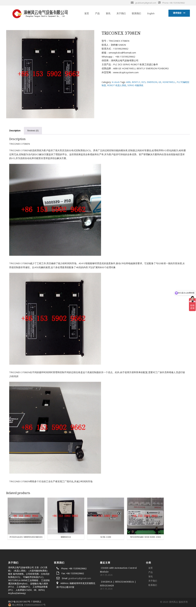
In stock (116, 82)
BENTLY (136, 82)
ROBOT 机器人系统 (116, 85)
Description (15, 130)
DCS (143, 82)
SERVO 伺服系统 (135, 85)
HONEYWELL (168, 82)
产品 (97, 13)
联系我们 (136, 13)
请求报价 (177, 12)
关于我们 (121, 13)
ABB (128, 82)
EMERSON (152, 82)
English (151, 13)
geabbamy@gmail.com (79, 578)
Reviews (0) (33, 130)
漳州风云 (37, 601)
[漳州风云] (39, 13)
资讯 (107, 13)
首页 (86, 13)
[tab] (15, 130)
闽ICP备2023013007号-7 (20, 601)
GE (159, 82)
